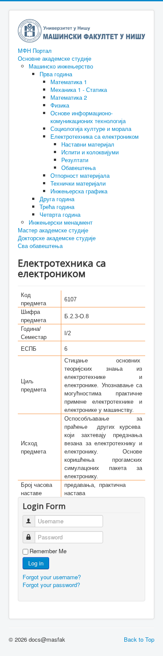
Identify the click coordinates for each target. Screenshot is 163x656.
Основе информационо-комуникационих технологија (88, 117)
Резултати (74, 160)
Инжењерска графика (78, 191)
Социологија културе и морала (90, 128)
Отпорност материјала (80, 175)
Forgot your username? (52, 577)
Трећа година (57, 206)
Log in (35, 563)
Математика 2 (68, 97)
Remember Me (48, 551)
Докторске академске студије (57, 238)
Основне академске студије (54, 58)
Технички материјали (78, 183)
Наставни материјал (87, 144)
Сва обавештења (40, 246)
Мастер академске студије (53, 230)
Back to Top (139, 639)
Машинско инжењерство (61, 66)
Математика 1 (68, 82)
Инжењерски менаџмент (61, 222)
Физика (59, 105)
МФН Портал (35, 51)
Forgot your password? (51, 585)
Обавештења (78, 167)
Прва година (56, 74)
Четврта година (60, 214)
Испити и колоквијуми (90, 152)
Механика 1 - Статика (78, 89)
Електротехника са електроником (94, 136)
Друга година (57, 199)
